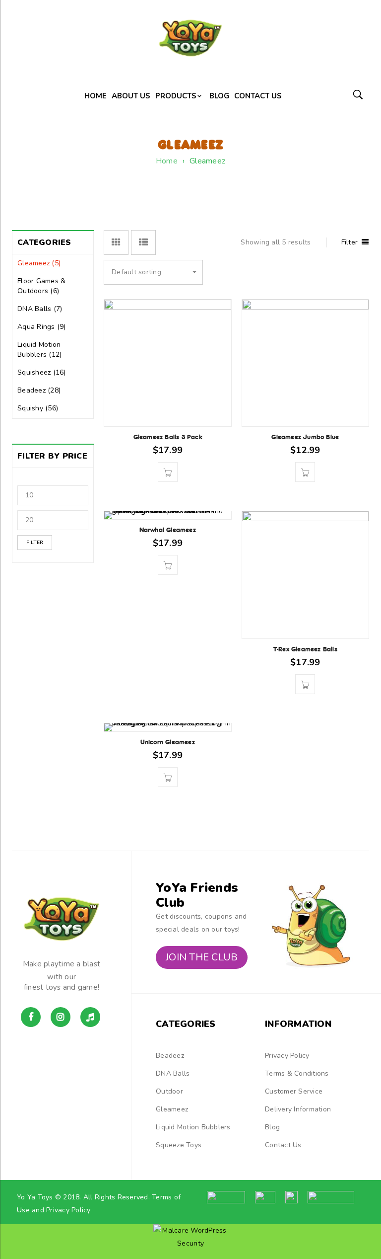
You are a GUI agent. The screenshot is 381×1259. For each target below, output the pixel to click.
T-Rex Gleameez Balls (305, 649)
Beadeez (170, 1055)
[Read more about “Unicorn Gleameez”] (168, 777)
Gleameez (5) (39, 263)
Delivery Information (298, 1109)
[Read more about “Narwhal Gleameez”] (168, 565)
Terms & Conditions (297, 1073)
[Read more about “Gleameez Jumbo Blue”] (305, 472)
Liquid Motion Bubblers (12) (39, 349)
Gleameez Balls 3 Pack (167, 437)
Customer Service (293, 1091)
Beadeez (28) (39, 390)
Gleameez (172, 1109)
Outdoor (169, 1091)
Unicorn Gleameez (167, 742)
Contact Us (283, 1145)
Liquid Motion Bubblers (193, 1127)
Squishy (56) (37, 408)
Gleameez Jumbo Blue (305, 437)
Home (167, 161)
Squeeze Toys (178, 1145)
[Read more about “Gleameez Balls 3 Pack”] (168, 472)
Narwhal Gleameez (167, 530)
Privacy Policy (287, 1055)
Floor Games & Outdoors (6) (41, 286)
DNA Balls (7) (39, 309)
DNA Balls (173, 1073)
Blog (272, 1127)
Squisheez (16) (41, 372)
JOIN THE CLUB (202, 957)
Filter (34, 542)
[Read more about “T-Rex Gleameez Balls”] (305, 684)
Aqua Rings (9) (41, 326)
